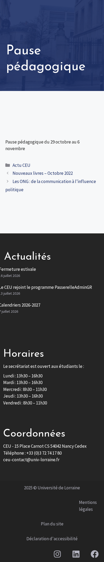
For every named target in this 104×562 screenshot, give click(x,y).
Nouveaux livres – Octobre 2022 (43, 173)
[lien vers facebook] (95, 554)
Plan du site (52, 524)
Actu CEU (21, 165)
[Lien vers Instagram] (57, 554)
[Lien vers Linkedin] (76, 554)
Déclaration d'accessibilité (52, 539)
